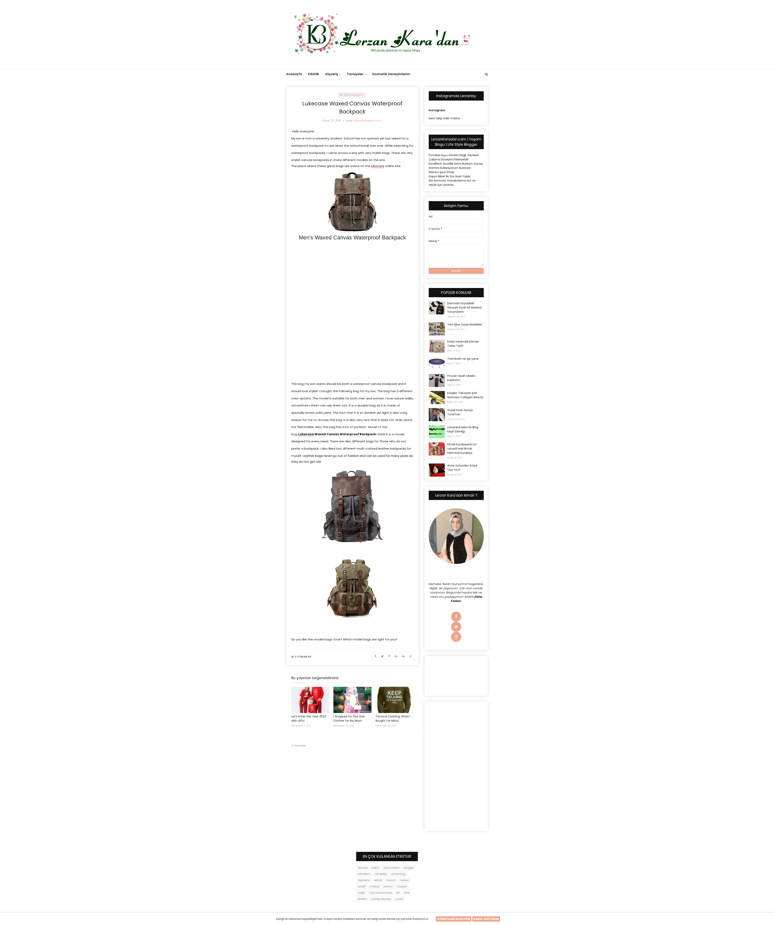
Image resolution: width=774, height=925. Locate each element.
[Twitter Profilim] (456, 627)
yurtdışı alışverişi (381, 899)
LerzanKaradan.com (367, 120)
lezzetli (362, 886)
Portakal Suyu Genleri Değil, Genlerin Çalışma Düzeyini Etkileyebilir (454, 157)
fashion (391, 880)
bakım (376, 867)
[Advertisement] (352, 274)
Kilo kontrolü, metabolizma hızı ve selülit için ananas (452, 183)
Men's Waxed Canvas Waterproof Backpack (352, 237)
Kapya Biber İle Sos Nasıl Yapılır (450, 176)
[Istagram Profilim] (456, 637)
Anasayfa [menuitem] (294, 74)
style (406, 892)
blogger (409, 867)
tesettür (362, 899)
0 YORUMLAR (303, 657)
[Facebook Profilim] (456, 617)
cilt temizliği (398, 874)
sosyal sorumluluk (380, 892)
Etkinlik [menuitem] (313, 74)
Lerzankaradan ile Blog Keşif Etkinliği (462, 429)
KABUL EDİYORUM (486, 919)
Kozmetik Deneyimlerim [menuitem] (391, 74)
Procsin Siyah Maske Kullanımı (461, 378)
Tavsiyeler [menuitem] (355, 74)
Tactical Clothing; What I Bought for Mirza (393, 718)
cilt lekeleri (381, 874)
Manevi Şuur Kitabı (441, 172)
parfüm (388, 886)
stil (397, 892)
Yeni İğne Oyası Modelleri (464, 324)
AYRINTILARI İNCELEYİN (453, 919)
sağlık (361, 892)
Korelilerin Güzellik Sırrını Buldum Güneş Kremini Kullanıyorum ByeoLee (456, 166)
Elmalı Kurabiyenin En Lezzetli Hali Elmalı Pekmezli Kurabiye (461, 448)
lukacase (377, 166)
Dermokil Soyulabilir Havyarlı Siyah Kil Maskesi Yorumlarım (464, 307)
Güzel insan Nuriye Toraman (460, 412)
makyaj (374, 886)
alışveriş (362, 867)
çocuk (399, 899)
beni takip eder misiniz (444, 118)
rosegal (402, 886)
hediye (404, 880)
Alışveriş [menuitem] (331, 74)
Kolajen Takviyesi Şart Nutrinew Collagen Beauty (465, 395)
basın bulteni (392, 867)
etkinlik (378, 880)
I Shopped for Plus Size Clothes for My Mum (349, 718)
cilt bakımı (364, 874)
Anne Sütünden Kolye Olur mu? (462, 468)
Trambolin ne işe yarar (463, 359)
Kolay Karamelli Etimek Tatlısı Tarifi (463, 344)
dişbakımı (364, 880)
